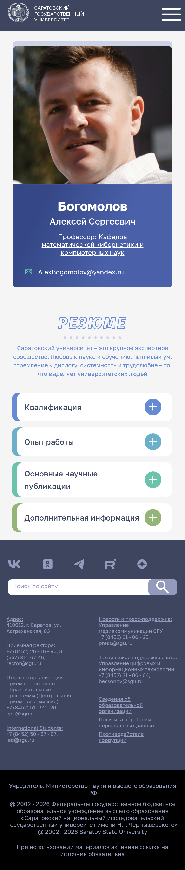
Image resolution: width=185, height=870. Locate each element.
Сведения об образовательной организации (121, 705)
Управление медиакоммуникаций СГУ (131, 628)
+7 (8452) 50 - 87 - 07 (31, 734)
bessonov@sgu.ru (121, 681)
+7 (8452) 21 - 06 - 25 (123, 637)
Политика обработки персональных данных (127, 722)
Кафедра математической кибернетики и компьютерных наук (93, 244)
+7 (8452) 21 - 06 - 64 (124, 675)
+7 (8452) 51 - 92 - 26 (31, 708)
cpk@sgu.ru (21, 714)
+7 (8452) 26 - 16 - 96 (32, 651)
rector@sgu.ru (24, 663)
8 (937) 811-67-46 (34, 654)
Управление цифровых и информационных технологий (136, 666)
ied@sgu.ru (20, 740)
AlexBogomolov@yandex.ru (81, 272)
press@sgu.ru (115, 643)
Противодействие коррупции (121, 737)
